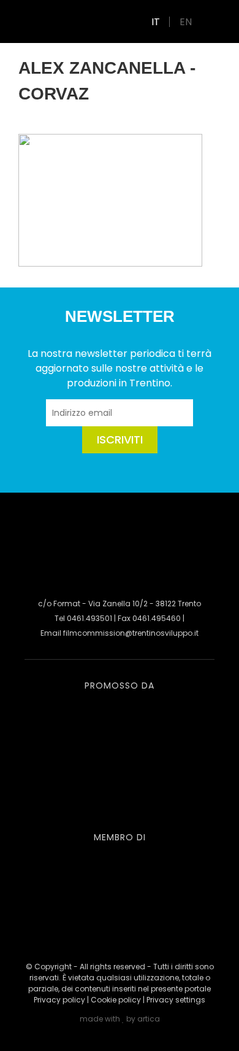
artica (148, 1019)
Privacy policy (59, 999)
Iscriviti (120, 439)
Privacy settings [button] (175, 999)
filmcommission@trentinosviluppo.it (131, 633)
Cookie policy (116, 999)
